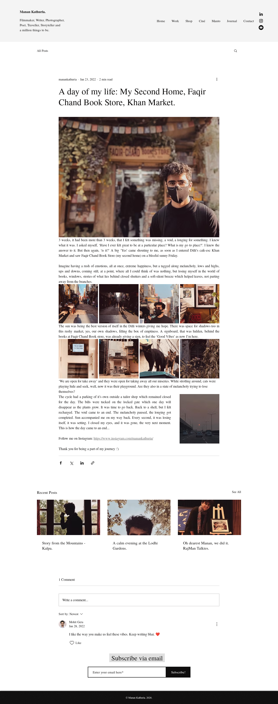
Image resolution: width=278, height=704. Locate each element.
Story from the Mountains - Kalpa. (63, 545)
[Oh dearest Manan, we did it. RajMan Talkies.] (209, 517)
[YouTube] (261, 27)
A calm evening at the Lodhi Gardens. (135, 545)
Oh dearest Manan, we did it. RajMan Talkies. (206, 545)
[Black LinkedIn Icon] (261, 14)
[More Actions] (216, 624)
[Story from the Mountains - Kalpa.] (68, 517)
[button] (235, 50)
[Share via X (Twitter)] (71, 463)
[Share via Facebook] (61, 463)
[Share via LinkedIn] (82, 463)
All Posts (42, 50)
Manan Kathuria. (33, 11)
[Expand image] (78, 303)
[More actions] (216, 79)
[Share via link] (93, 463)
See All (236, 492)
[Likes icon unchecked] (72, 642)
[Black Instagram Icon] (261, 20)
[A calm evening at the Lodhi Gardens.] (139, 517)
